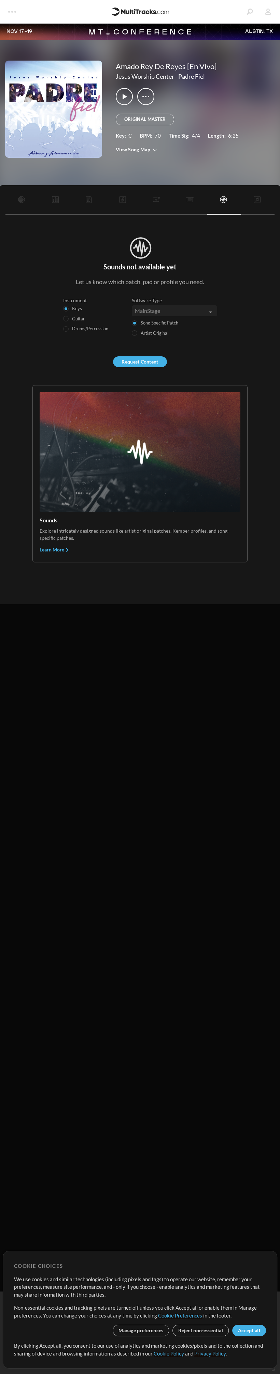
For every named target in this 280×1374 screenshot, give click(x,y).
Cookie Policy (169, 1353)
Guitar (78, 318)
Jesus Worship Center (145, 76)
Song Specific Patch (159, 323)
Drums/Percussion (90, 328)
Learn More (52, 549)
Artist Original (154, 333)
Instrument (75, 300)
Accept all (249, 1330)
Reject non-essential (200, 1330)
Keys (77, 308)
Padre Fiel (191, 76)
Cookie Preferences (180, 1315)
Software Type (147, 300)
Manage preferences (140, 1330)
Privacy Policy (210, 1353)
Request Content (140, 362)
